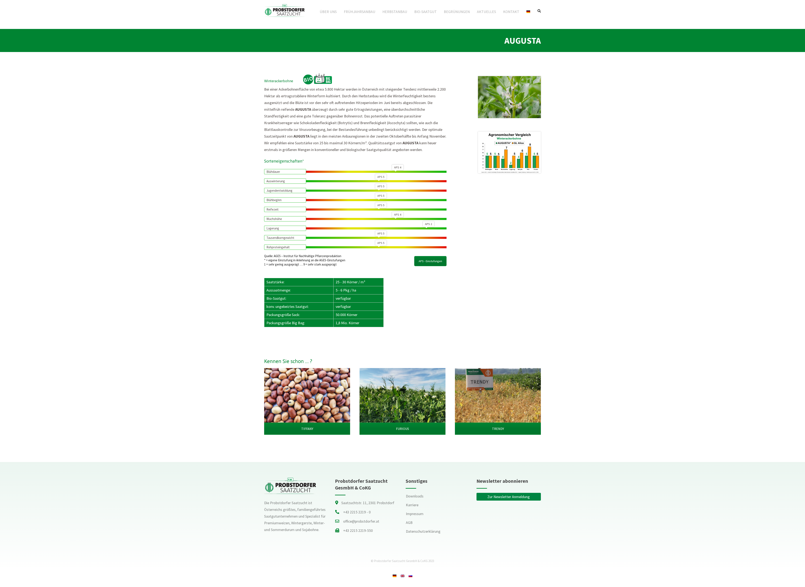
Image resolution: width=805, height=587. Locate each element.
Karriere (412, 504)
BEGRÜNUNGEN (457, 11)
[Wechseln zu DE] (395, 576)
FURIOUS (402, 429)
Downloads (414, 496)
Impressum (414, 513)
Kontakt (511, 11)
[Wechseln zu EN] (402, 576)
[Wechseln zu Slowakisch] (410, 576)
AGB (409, 522)
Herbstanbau (394, 11)
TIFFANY (307, 429)
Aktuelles (486, 11)
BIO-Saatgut (425, 11)
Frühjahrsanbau (359, 11)
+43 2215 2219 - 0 (357, 512)
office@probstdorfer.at (361, 521)
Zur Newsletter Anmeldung (508, 496)
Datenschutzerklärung (423, 531)
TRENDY (498, 429)
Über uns (328, 11)
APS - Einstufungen (430, 261)
